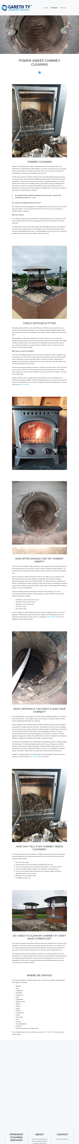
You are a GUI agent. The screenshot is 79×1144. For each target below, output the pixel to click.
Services (54, 8)
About (46, 8)
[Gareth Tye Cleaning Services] (17, 8)
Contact (63, 8)
